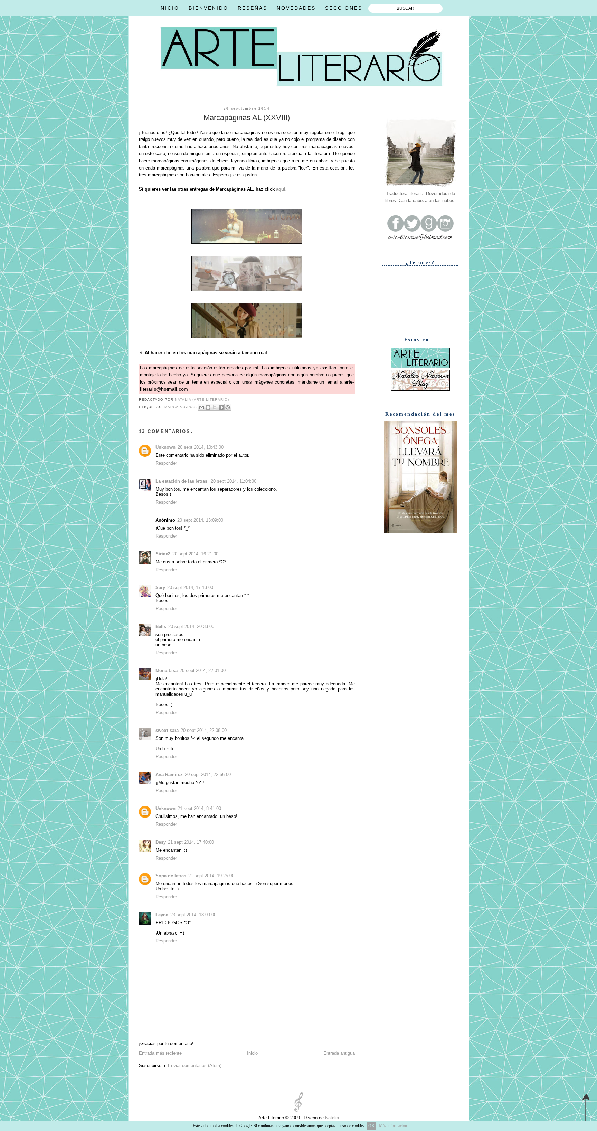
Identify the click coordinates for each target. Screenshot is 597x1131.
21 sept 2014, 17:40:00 (191, 842)
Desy (160, 842)
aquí (280, 189)
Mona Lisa (166, 670)
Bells (160, 626)
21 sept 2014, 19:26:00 (211, 875)
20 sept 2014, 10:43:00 (201, 447)
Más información (393, 1125)
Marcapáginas (180, 407)
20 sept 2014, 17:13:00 (190, 587)
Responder (166, 463)
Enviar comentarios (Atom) (194, 1065)
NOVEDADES (296, 8)
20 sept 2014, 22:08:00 (204, 730)
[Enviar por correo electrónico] (201, 407)
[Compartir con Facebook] (221, 407)
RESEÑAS (252, 8)
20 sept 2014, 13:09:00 (200, 520)
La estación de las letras (182, 481)
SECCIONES (343, 8)
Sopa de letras (170, 875)
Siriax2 (162, 554)
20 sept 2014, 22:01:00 (203, 670)
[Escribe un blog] (208, 407)
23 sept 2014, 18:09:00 (193, 914)
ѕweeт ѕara (167, 730)
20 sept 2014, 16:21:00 (195, 554)
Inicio (252, 1053)
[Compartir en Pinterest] (227, 407)
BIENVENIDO (208, 8)
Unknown (165, 447)
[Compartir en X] (214, 407)
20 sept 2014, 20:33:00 (191, 626)
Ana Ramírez (169, 774)
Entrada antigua (339, 1053)
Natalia (331, 1117)
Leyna (161, 914)
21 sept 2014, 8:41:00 (199, 808)
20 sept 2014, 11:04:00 (233, 481)
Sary (160, 587)
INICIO (168, 8)
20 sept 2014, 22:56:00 (208, 774)
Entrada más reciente (160, 1053)
